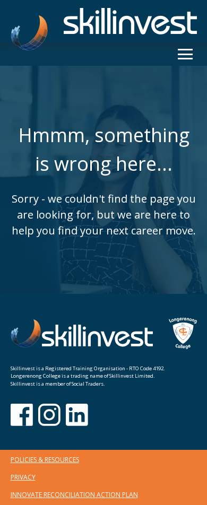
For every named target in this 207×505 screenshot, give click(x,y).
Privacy (23, 477)
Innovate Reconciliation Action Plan (74, 494)
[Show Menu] (185, 54)
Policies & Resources (45, 459)
